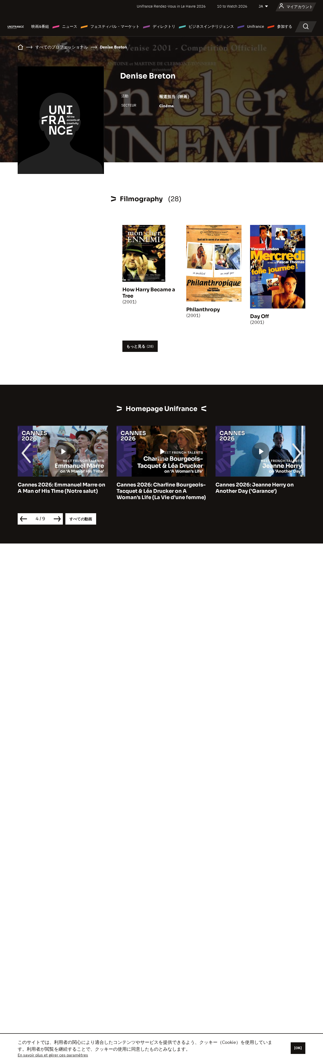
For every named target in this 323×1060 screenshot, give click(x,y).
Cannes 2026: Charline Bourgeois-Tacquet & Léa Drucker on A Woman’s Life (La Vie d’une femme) (62, 491)
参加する (284, 26)
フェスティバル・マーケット (115, 26)
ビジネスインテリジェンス (211, 26)
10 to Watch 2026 (232, 6)
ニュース (69, 26)
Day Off (259, 316)
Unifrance (255, 26)
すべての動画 (80, 518)
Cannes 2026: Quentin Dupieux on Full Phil (260, 488)
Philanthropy (203, 309)
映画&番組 (40, 26)
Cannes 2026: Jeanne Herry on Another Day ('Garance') (156, 488)
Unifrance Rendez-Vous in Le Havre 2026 (171, 6)
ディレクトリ (164, 26)
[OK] (298, 1048)
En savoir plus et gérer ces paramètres (53, 1054)
